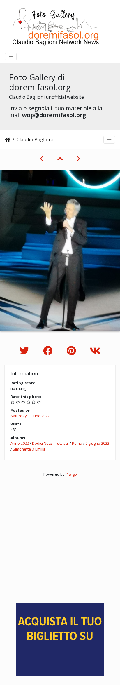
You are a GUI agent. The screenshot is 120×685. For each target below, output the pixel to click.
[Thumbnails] (60, 158)
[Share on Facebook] (49, 350)
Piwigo (71, 474)
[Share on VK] (95, 350)
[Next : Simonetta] (78, 158)
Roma (77, 443)
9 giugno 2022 (97, 443)
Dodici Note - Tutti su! (50, 443)
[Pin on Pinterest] (72, 350)
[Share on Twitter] (25, 350)
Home (7, 139)
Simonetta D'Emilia (29, 449)
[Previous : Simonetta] (41, 158)
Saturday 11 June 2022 (30, 415)
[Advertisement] (60, 537)
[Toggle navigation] (11, 56)
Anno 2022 (19, 443)
